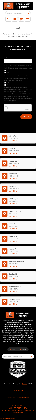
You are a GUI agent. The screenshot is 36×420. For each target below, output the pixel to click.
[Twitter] (17, 390)
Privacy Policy (11, 398)
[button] (8, 19)
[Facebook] (14, 390)
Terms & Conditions (23, 398)
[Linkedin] (22, 390)
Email (9, 57)
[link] (21, 19)
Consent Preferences (7, 418)
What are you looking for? (16, 13)
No (8, 72)
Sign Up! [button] (26, 117)
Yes (8, 70)
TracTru (24, 384)
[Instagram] (19, 390)
